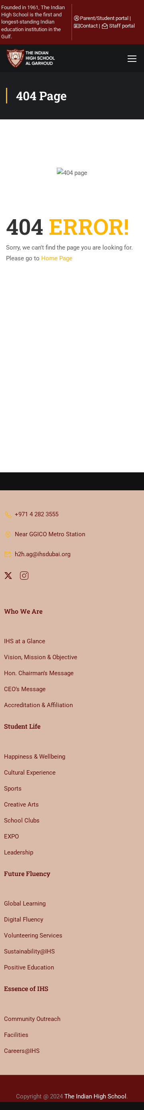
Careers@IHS (22, 1050)
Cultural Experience (30, 772)
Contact (89, 26)
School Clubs (22, 820)
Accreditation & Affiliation (38, 705)
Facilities (16, 1035)
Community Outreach (32, 1019)
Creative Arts (21, 804)
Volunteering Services (33, 935)
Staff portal (122, 26)
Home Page (56, 258)
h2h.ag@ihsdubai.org (42, 554)
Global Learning (25, 903)
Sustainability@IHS (29, 951)
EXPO (11, 836)
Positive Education (29, 967)
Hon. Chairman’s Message (39, 673)
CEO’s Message (25, 689)
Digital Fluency (23, 919)
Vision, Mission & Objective (40, 657)
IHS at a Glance (24, 641)
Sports (13, 788)
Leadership (18, 852)
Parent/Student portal (104, 18)
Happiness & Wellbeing (34, 756)
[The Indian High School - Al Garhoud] (32, 58)
